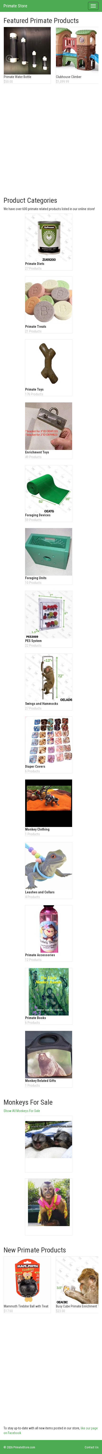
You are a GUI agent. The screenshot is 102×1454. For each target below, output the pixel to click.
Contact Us (91, 1447)
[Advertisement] (51, 141)
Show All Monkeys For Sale (22, 1111)
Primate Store (15, 5)
